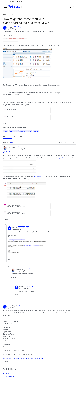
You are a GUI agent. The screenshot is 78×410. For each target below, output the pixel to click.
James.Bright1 (12, 306)
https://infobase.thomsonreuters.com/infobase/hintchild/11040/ (23, 358)
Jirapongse (11, 147)
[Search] (70, 7)
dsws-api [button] (36, 131)
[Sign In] (73, 7)
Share (5, 124)
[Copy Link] (16, 29)
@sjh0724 (6, 152)
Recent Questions (8, 376)
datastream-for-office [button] (25, 131)
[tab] (7, 137)
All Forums (6, 374)
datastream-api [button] (14, 131)
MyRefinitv (62, 158)
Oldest (11, 142)
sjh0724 (9, 27)
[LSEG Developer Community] (20, 6)
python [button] (5, 131)
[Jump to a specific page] (73, 142)
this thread (37, 177)
